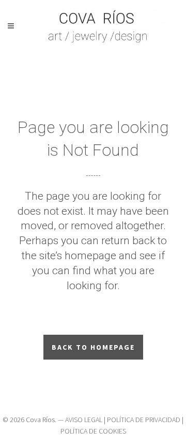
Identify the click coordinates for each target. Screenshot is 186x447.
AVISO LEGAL (83, 419)
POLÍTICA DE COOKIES (93, 431)
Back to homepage (93, 347)
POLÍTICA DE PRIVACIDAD (143, 419)
